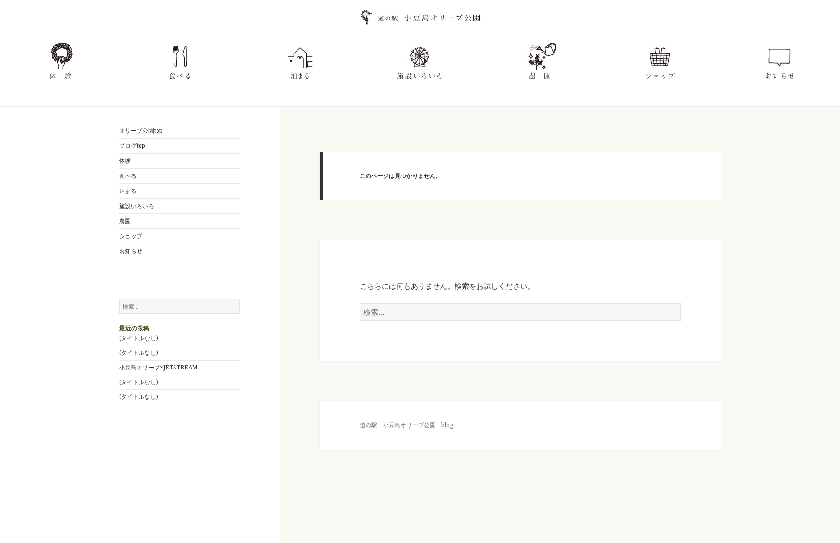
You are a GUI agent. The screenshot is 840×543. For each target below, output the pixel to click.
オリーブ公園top (141, 130)
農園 (125, 221)
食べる (128, 176)
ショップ (130, 236)
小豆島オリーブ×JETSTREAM (158, 367)
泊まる (128, 191)
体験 (125, 161)
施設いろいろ (136, 206)
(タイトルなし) (138, 338)
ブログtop (132, 145)
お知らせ (130, 251)
